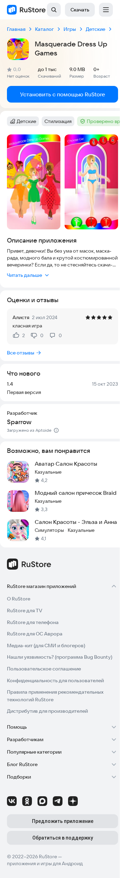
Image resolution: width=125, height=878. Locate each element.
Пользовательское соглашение (44, 669)
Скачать (79, 10)
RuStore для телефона (33, 622)
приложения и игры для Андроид (45, 863)
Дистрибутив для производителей (47, 711)
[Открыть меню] (106, 10)
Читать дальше (24, 275)
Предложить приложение (62, 821)
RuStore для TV (24, 610)
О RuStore (18, 599)
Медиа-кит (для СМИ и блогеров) (46, 645)
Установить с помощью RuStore (62, 94)
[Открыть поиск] (54, 10)
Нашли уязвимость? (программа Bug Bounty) (59, 657)
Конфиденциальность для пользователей (55, 680)
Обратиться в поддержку (62, 838)
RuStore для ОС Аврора (34, 634)
